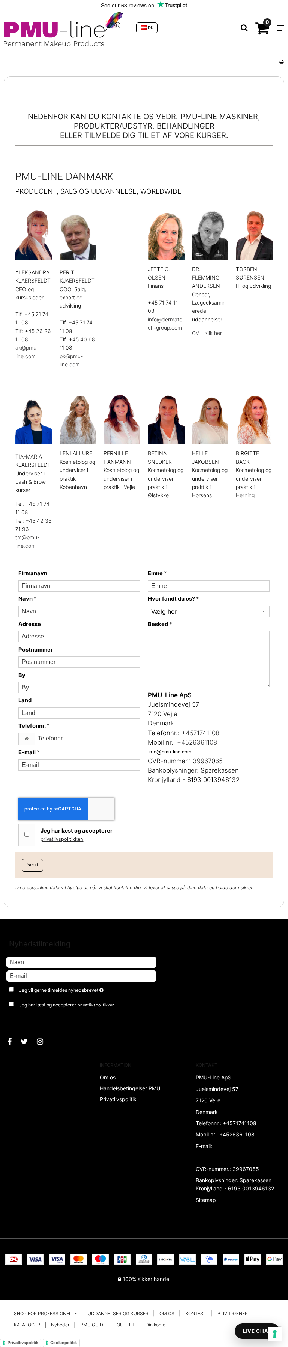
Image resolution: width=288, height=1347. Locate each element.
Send (32, 864)
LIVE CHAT (257, 1331)
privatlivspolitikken (61, 839)
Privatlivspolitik (23, 1342)
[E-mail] (81, 975)
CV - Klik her (207, 333)
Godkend (25, 1020)
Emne (157, 573)
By (22, 675)
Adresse (29, 624)
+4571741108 (200, 733)
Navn (27, 598)
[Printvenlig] (281, 61)
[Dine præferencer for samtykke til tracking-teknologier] (275, 1334)
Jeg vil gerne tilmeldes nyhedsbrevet (80, 988)
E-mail (28, 752)
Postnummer (35, 649)
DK (150, 27)
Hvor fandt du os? (173, 598)
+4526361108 (197, 742)
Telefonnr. (33, 725)
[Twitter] (28, 1041)
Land (25, 700)
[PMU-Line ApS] (66, 28)
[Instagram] (44, 1041)
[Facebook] (13, 1041)
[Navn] (81, 961)
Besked (160, 624)
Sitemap (206, 1200)
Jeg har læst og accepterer (76, 834)
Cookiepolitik (63, 1342)
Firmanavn (32, 573)
